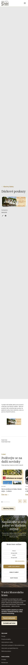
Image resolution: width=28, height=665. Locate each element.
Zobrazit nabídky (14, 572)
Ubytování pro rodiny (7, 642)
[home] (5, 3)
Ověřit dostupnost (14, 566)
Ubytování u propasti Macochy (9, 648)
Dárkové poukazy (6, 651)
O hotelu (3, 659)
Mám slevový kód (20, 561)
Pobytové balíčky (6, 639)
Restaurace (4, 662)
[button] (25, 3)
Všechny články (8, 508)
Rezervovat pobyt (9, 618)
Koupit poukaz (14, 578)
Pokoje (3, 636)
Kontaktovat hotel (9, 623)
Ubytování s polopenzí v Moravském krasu (12, 645)
